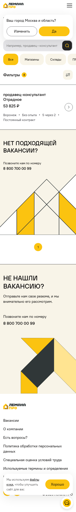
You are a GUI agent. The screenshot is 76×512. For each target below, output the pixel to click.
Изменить (22, 31)
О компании (13, 429)
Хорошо (57, 484)
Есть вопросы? (15, 437)
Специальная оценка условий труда (32, 460)
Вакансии (11, 420)
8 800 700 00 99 (17, 168)
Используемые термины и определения (35, 468)
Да (54, 31)
